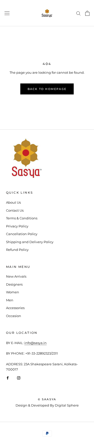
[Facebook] (7, 377)
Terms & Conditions (21, 218)
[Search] (78, 13)
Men (9, 300)
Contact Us (15, 210)
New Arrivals (16, 276)
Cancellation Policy (21, 234)
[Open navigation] (7, 13)
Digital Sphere (67, 405)
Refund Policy (17, 250)
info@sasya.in (35, 343)
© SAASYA (47, 399)
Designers (14, 284)
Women (12, 292)
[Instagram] (18, 377)
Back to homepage (47, 89)
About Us (13, 202)
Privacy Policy (17, 226)
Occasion (13, 316)
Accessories (15, 308)
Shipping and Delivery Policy (29, 242)
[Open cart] (87, 13)
